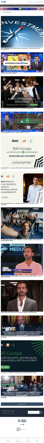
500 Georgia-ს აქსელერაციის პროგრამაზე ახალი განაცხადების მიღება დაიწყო (19, 372)
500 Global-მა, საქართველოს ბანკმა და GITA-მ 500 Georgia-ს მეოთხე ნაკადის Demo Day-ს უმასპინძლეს (21, 397)
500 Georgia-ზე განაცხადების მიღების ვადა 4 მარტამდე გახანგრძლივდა (17, 108)
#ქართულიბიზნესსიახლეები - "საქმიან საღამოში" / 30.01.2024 (15, 132)
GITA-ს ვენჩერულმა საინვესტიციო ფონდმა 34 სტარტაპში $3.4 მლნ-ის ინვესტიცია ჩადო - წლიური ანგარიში (21, 49)
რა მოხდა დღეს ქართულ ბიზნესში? (9, 73)
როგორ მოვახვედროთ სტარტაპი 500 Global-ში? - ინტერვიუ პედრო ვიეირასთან (19, 312)
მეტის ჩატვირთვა (22, 404)
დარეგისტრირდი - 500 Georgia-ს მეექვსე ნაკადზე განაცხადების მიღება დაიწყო (19, 168)
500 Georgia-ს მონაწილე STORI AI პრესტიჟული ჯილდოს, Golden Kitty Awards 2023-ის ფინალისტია (19, 204)
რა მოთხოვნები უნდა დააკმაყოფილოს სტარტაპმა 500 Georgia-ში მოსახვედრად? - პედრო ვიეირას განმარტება (21, 276)
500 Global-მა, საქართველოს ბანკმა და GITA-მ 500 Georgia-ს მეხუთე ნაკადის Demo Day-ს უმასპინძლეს (20, 337)
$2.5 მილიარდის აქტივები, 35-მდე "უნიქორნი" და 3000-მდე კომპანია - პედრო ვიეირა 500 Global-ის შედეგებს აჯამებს (21, 240)
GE (40, 1)
